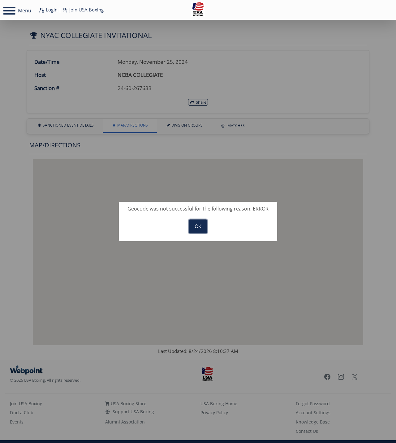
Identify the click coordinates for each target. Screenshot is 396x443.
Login (51, 10)
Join (86, 10)
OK (198, 226)
